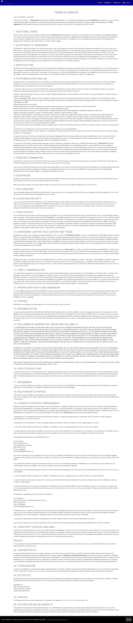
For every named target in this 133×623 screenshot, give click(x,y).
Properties (108, 3)
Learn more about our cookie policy (57, 619)
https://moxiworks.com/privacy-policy (25, 546)
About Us (117, 3)
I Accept (128, 619)
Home (100, 3)
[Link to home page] (8, 2)
